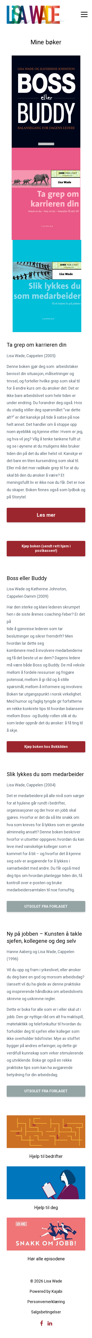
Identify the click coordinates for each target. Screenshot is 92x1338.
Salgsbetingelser (46, 1312)
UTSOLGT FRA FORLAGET (46, 906)
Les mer (46, 515)
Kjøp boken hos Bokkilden (46, 747)
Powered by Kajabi (46, 1291)
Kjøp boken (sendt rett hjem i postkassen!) (46, 548)
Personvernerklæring (46, 1301)
